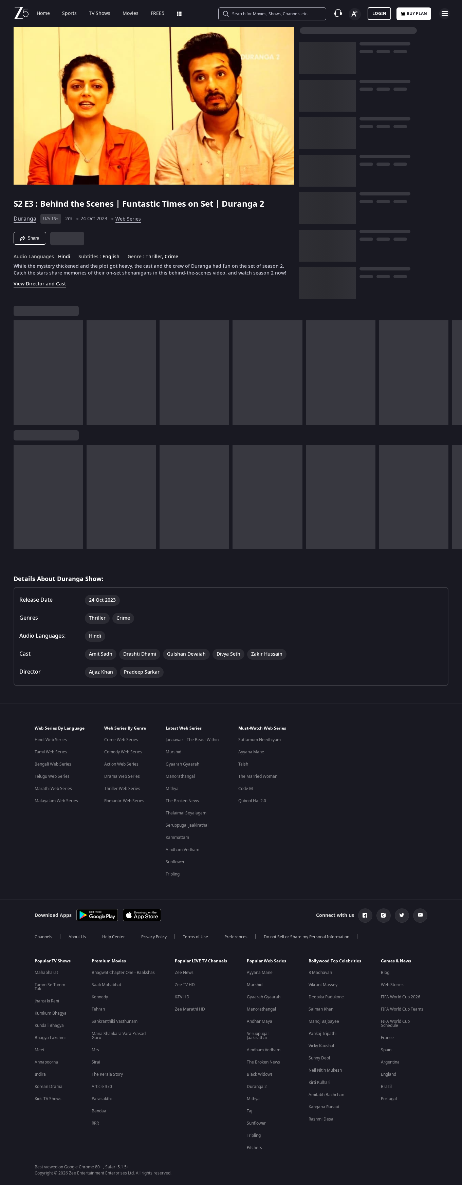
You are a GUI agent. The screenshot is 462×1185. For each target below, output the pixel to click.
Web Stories (392, 985)
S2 (19, 204)
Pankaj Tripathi (322, 1034)
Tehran (98, 1009)
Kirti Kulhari (319, 1082)
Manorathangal (180, 776)
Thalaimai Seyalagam (186, 813)
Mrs (95, 1050)
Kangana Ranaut (324, 1107)
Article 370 (102, 1087)
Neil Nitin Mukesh (325, 1070)
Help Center (113, 937)
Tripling (173, 874)
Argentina (390, 1062)
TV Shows (99, 13)
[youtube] (420, 915)
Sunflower (175, 862)
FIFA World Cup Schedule (395, 1023)
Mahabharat (46, 973)
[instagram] (383, 915)
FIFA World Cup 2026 (400, 997)
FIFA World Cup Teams (402, 1009)
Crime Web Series (121, 740)
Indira (40, 1074)
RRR (95, 1123)
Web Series (128, 219)
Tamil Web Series (51, 752)
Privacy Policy (154, 937)
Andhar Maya (259, 1021)
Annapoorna (46, 1062)
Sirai (96, 1062)
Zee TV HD (185, 985)
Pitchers (254, 1148)
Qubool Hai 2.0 (252, 801)
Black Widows (260, 1074)
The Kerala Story (107, 1074)
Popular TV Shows (53, 961)
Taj (249, 1111)
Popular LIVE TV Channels (201, 961)
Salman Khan (321, 1009)
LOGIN (379, 14)
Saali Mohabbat (106, 985)
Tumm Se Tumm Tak (50, 987)
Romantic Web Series (124, 801)
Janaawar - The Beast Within (192, 740)
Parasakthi (102, 1099)
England (388, 1074)
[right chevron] (454, 372)
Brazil (386, 1087)
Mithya (172, 789)
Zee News (184, 973)
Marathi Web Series (53, 789)
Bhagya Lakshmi (50, 1038)
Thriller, (154, 256)
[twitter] (402, 915)
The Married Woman (257, 776)
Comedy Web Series (123, 752)
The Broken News (182, 801)
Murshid (173, 752)
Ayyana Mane (251, 752)
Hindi (64, 256)
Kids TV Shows (48, 1099)
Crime (171, 256)
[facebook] (365, 915)
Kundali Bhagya (49, 1025)
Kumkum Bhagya (51, 1013)
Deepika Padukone (326, 997)
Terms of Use (195, 937)
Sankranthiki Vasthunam (114, 1021)
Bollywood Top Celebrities (335, 961)
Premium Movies (109, 961)
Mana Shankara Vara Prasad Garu (119, 1036)
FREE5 (157, 13)
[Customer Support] (338, 13)
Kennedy (100, 997)
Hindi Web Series (51, 740)
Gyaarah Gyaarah (182, 764)
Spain (386, 1050)
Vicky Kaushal (321, 1046)
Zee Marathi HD (190, 1009)
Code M (245, 789)
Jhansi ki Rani (47, 1001)
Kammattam (177, 837)
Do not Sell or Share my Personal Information (306, 937)
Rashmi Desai (321, 1119)
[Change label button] (355, 14)
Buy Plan (417, 14)
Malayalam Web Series (56, 801)
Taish (243, 764)
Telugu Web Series (52, 776)
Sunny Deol (319, 1058)
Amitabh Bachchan (326, 1095)
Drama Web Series (122, 776)
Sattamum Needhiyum (259, 740)
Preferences (235, 937)
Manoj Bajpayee (324, 1021)
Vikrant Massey (323, 985)
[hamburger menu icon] (444, 13)
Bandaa (99, 1111)
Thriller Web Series (122, 789)
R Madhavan (320, 973)
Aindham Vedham (182, 850)
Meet (39, 1050)
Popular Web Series (266, 961)
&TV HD (182, 997)
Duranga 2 (257, 1087)
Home (43, 13)
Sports (69, 13)
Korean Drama (48, 1087)
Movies (130, 13)
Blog (385, 973)
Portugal (389, 1099)
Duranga (25, 219)
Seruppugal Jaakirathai (187, 825)
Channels (43, 937)
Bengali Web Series (53, 764)
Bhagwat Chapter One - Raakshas (123, 973)
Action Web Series (121, 764)
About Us (77, 937)
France (387, 1038)
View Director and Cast (40, 283)
